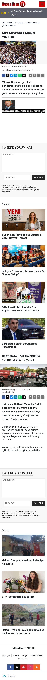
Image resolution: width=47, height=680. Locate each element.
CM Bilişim (10, 676)
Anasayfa (9, 23)
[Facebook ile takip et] (10, 667)
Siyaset (20, 23)
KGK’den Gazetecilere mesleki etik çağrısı (26, 13)
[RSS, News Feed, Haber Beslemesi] (36, 667)
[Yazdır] (30, 75)
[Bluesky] (11, 75)
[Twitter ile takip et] (17, 667)
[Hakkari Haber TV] (14, 4)
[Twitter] (7, 75)
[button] (34, 75)
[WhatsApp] (20, 75)
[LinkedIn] (15, 75)
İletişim (25, 655)
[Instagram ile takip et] (30, 667)
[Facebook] (3, 75)
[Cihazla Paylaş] (24, 75)
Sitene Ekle (23, 659)
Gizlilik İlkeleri (36, 655)
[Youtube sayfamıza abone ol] (23, 667)
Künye (16, 655)
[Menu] (42, 4)
